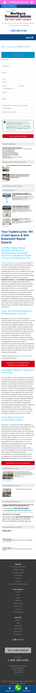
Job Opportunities (18, 612)
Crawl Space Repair (18, 572)
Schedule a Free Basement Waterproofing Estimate (18, 363)
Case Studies (18, 634)
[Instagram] (18, 640)
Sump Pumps (18, 575)
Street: (4, 72)
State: (4, 86)
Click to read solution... (20, 477)
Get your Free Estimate (18, 136)
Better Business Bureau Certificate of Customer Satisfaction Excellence (21, 206)
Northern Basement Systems (10, 263)
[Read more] (24, 199)
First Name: (6, 59)
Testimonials (18, 626)
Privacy (12, 130)
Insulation (18, 578)
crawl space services (25, 437)
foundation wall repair (23, 411)
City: (4, 79)
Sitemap (22, 683)
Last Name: (6, 66)
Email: (4, 99)
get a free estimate (18, 650)
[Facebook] (23, 640)
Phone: (5, 92)
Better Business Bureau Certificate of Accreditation (21, 219)
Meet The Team (18, 603)
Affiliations (18, 600)
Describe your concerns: (9, 112)
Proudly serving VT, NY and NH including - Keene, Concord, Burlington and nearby (18, 24)
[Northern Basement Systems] (18, 687)
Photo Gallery (18, 628)
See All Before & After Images (12, 186)
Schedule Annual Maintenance (9, 6)
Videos (18, 623)
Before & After (18, 631)
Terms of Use (15, 683)
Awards (18, 597)
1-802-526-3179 (18, 674)
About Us (18, 592)
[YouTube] (16, 640)
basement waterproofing (23, 356)
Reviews (18, 620)
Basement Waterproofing (18, 567)
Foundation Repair (18, 569)
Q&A (18, 595)
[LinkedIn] (20, 640)
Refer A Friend (18, 606)
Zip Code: (22, 86)
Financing (18, 609)
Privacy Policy (29, 681)
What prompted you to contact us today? (15, 105)
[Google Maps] (13, 640)
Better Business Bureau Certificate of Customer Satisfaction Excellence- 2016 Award (22, 194)
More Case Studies (7, 481)
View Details (5, 172)
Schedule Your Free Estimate (18, 463)
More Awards (5, 226)
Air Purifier (18, 581)
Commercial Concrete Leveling (18, 584)
